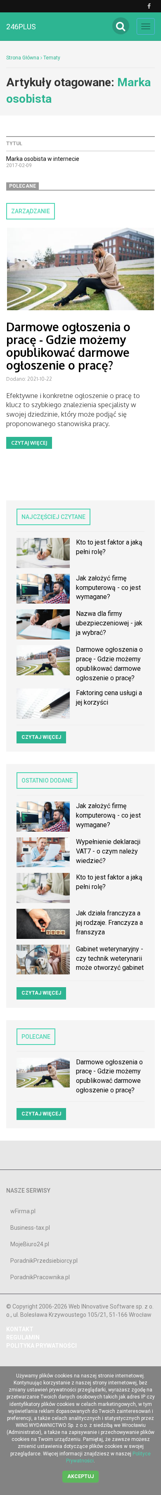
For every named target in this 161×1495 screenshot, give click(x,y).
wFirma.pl (23, 1211)
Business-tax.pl (30, 1227)
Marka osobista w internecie (42, 159)
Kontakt (19, 1329)
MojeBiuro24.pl (29, 1244)
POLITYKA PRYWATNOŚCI (41, 1345)
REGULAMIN (23, 1337)
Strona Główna (22, 58)
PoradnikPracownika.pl (40, 1277)
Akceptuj (80, 1476)
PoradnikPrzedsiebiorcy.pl (44, 1260)
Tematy (51, 58)
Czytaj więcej (29, 443)
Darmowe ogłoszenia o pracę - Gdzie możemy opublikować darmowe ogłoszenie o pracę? (68, 345)
